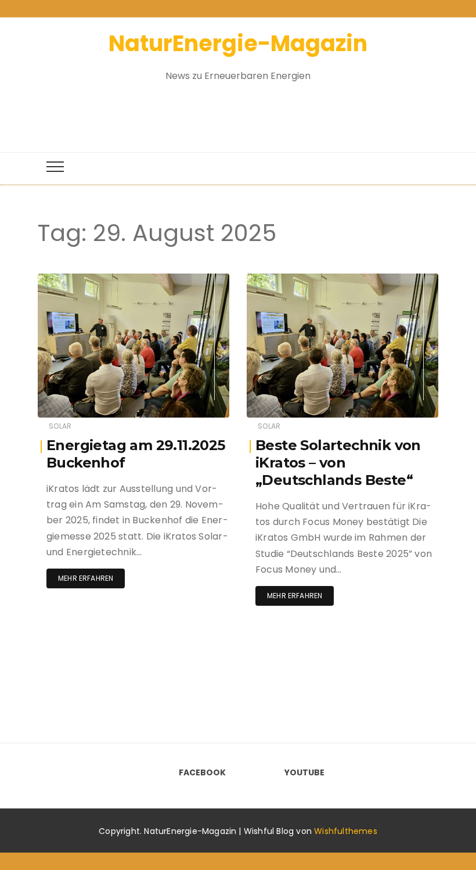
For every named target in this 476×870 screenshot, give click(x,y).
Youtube (304, 772)
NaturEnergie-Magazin (238, 43)
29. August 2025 (185, 280)
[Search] (227, 111)
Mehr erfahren (85, 578)
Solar (60, 426)
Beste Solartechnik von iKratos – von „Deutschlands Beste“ (338, 462)
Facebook (202, 772)
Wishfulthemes (345, 831)
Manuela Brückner (104, 280)
